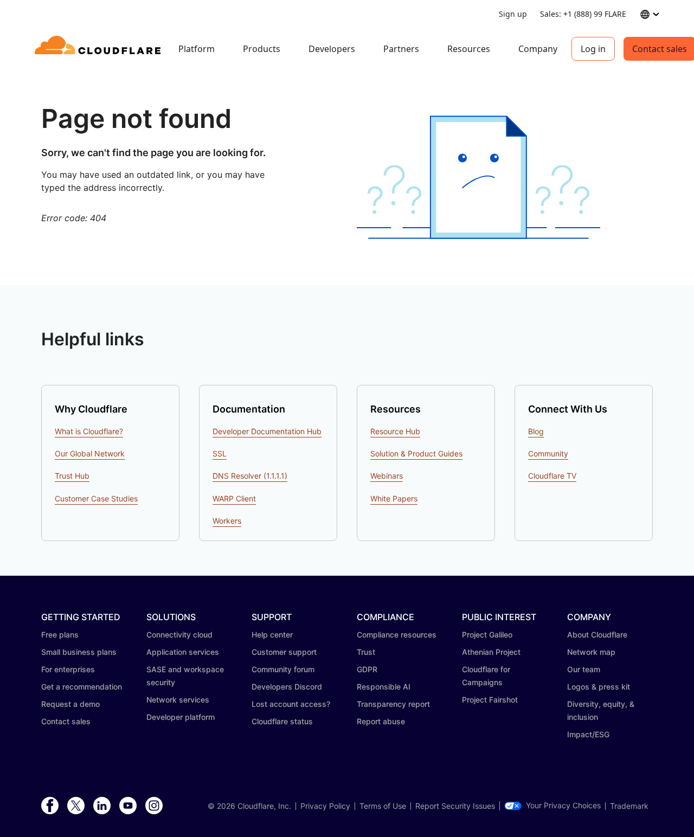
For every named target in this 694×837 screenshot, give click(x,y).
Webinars (386, 475)
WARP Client (234, 498)
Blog (536, 431)
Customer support (284, 651)
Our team (583, 669)
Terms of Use (382, 806)
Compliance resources (396, 634)
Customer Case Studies (96, 498)
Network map (591, 651)
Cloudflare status (282, 721)
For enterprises (68, 669)
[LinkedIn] (102, 806)
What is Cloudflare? (89, 431)
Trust (366, 651)
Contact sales (66, 721)
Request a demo (70, 704)
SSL (220, 453)
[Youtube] (128, 806)
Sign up (513, 14)
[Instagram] (154, 806)
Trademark (629, 806)
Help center (272, 634)
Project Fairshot (490, 699)
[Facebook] (50, 806)
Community (548, 453)
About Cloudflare (597, 634)
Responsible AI (383, 686)
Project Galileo (487, 634)
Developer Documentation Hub (267, 431)
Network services (177, 699)
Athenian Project (491, 651)
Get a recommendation (81, 686)
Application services (182, 651)
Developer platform (180, 717)
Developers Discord (287, 686)
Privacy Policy (325, 806)
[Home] (99, 48)
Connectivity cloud (179, 634)
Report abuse (381, 721)
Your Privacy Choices (563, 805)
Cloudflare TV (552, 475)
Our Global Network (90, 453)
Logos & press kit (598, 686)
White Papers (393, 498)
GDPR (367, 669)
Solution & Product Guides (416, 453)
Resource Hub (395, 431)
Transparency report (393, 704)
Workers (227, 520)
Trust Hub (72, 475)
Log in (593, 49)
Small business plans (79, 651)
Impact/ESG (588, 734)
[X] (76, 806)
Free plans (60, 634)
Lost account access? (291, 704)
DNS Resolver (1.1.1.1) (250, 475)
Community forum (283, 669)
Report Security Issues (455, 806)
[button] (478, 177)
